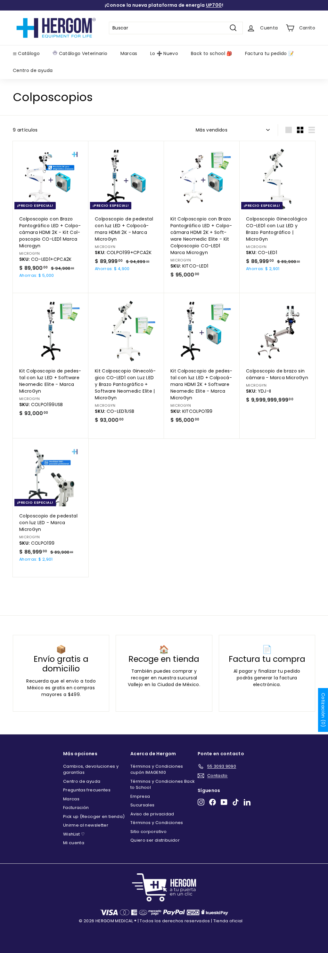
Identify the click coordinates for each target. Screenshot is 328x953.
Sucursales (142, 805)
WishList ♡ (74, 834)
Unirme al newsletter (85, 825)
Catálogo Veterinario (82, 53)
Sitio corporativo (148, 832)
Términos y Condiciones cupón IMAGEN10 (156, 769)
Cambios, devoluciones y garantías (91, 769)
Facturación (76, 808)
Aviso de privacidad (152, 814)
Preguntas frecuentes (87, 790)
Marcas (128, 53)
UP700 (214, 5)
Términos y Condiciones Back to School (162, 784)
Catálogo (28, 53)
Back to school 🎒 (211, 53)
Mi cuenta (73, 843)
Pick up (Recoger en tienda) (94, 816)
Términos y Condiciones (156, 823)
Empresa (140, 796)
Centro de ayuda (33, 70)
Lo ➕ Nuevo (164, 53)
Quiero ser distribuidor (155, 840)
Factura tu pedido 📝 (269, 53)
